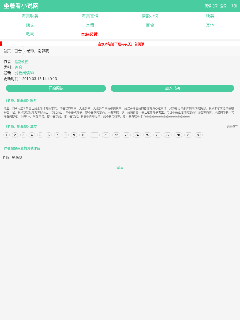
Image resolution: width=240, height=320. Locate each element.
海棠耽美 (30, 16)
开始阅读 (56, 88)
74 (137, 135)
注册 (233, 6)
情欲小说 (150, 16)
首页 (7, 51)
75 (147, 135)
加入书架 (172, 88)
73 (126, 135)
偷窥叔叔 (21, 62)
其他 (210, 25)
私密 (30, 34)
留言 (120, 167)
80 (199, 135)
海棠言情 (90, 16)
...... (95, 135)
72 (116, 135)
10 (83, 135)
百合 (150, 25)
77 (168, 135)
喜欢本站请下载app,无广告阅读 (121, 44)
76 (157, 135)
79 (188, 135)
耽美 (210, 16)
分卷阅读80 (24, 73)
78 (178, 135)
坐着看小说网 (21, 6)
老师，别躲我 (12, 157)
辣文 (30, 25)
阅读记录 (211, 6)
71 (106, 135)
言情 (90, 25)
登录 (223, 6)
